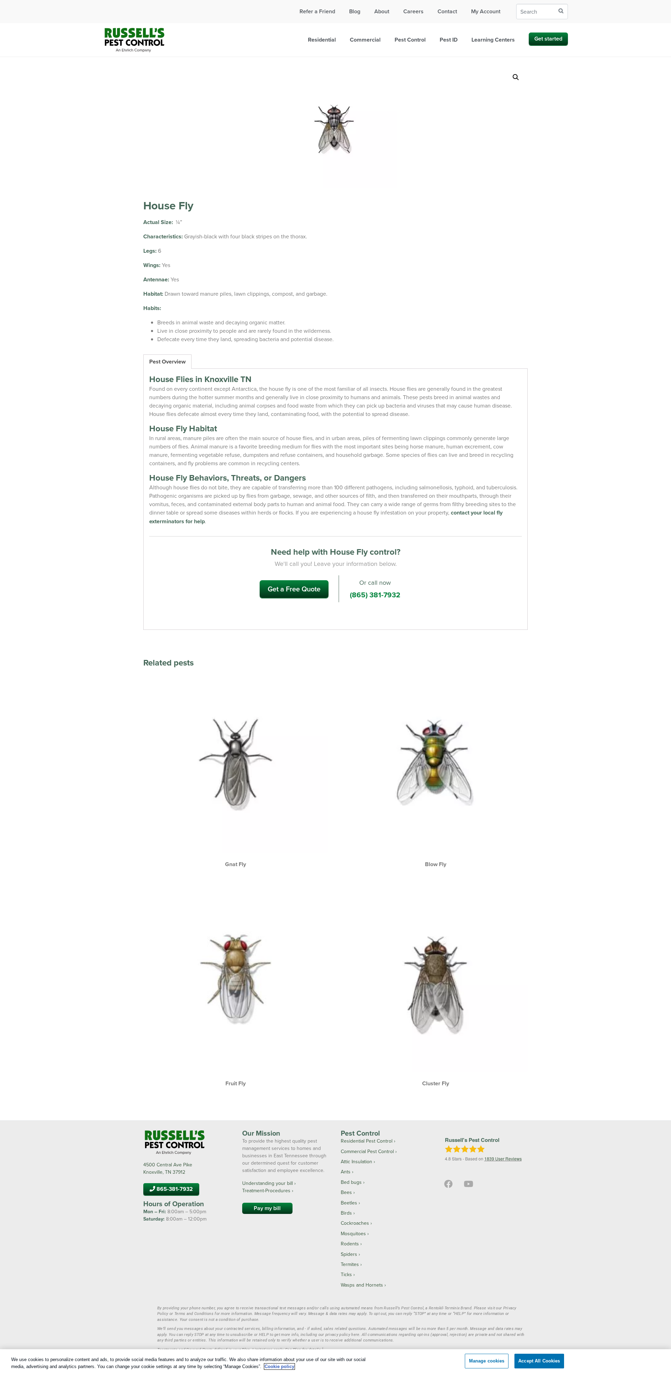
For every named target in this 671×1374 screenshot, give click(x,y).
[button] (516, 77)
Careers (413, 11)
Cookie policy (279, 1366)
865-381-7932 (174, 1189)
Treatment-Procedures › (267, 1190)
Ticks (346, 1274)
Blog (354, 11)
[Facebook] (448, 1184)
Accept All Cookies (539, 1361)
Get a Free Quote (294, 589)
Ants (346, 1171)
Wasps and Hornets (362, 1284)
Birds (346, 1212)
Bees (346, 1192)
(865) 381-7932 (375, 595)
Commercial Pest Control (367, 1151)
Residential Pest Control (366, 1140)
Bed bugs (351, 1182)
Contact (447, 11)
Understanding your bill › (269, 1183)
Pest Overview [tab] (167, 362)
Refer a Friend (317, 11)
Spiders (349, 1254)
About (381, 11)
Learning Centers (493, 40)
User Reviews (503, 1158)
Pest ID (448, 40)
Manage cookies (487, 1361)
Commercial (365, 40)
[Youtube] (468, 1184)
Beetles (349, 1202)
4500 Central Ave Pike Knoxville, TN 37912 (167, 1168)
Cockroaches (355, 1223)
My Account (485, 11)
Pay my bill (267, 1208)
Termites (350, 1264)
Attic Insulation (356, 1161)
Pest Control (410, 40)
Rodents (350, 1243)
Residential (322, 40)
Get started (548, 39)
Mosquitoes (353, 1233)
